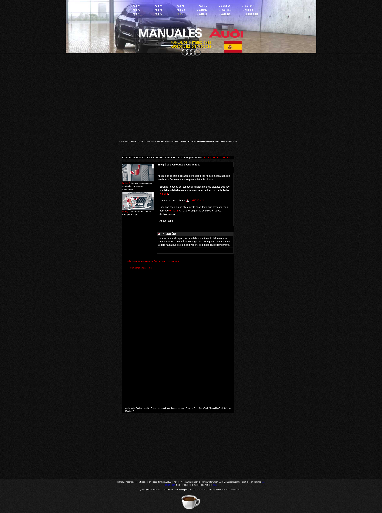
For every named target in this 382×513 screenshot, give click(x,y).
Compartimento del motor (218, 157)
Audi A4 (137, 13)
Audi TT (203, 13)
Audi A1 (137, 6)
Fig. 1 (127, 183)
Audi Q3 (181, 13)
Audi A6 (158, 9)
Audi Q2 (181, 9)
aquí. (215, 485)
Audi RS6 (226, 13)
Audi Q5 (203, 6)
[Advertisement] (191, 78)
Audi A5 (158, 6)
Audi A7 (158, 13)
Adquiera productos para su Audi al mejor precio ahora (153, 261)
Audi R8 (249, 9)
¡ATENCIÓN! (197, 200)
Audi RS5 (226, 9)
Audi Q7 (203, 9)
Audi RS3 (225, 6)
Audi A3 (137, 9)
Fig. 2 (127, 211)
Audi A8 (180, 6)
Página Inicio (251, 13)
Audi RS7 (249, 6)
